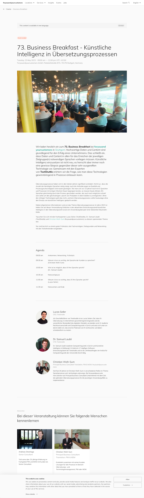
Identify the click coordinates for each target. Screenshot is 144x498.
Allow (128, 479)
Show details (30, 494)
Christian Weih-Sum (56, 219)
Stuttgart (60, 149)
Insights (51, 3)
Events (58, 3)
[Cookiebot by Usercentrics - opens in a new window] (12, 494)
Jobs (65, 3)
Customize (126, 485)
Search (124, 3)
